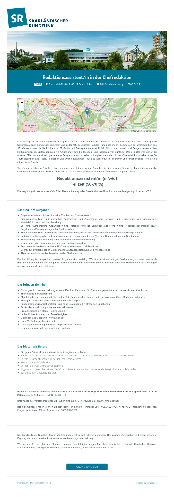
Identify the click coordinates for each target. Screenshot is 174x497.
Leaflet (126, 130)
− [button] (22, 108)
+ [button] (22, 102)
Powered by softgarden (146, 482)
